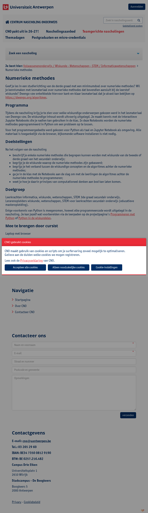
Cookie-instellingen (106, 267)
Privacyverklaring (31, 260)
